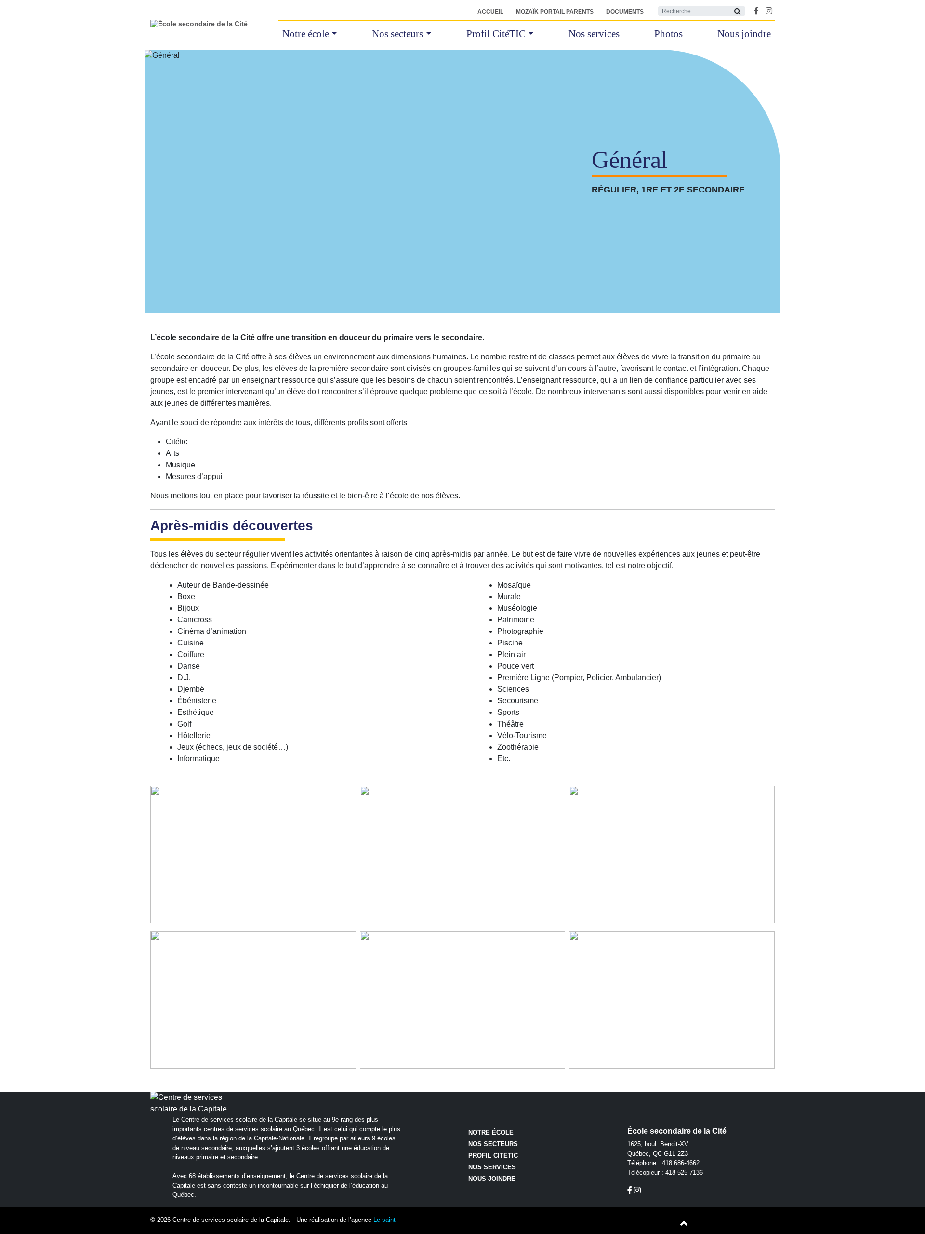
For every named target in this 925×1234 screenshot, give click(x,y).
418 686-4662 (681, 1162)
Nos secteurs (397, 34)
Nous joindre (744, 34)
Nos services (594, 34)
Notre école (305, 34)
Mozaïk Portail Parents (555, 11)
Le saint (384, 1219)
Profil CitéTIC (496, 34)
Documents (625, 11)
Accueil (490, 11)
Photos (668, 34)
